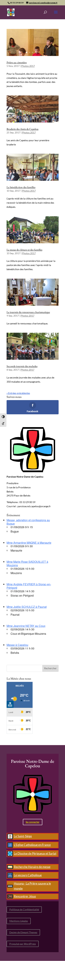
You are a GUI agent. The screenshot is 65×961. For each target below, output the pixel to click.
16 (52, 173)
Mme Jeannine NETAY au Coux (26, 626)
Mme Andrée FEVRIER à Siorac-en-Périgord (29, 586)
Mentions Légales (18, 920)
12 (40, 173)
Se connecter (33, 821)
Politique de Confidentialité (24, 909)
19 (34, 177)
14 (46, 173)
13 (43, 173)
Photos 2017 (28, 65)
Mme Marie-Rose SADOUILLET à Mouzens (27, 563)
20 (28, 239)
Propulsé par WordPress (22, 943)
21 (31, 239)
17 (55, 173)
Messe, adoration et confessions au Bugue (28, 522)
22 (34, 239)
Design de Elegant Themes (23, 932)
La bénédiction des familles (21, 187)
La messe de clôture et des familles (24, 250)
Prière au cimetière (17, 62)
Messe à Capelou (17, 645)
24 (40, 239)
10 (34, 173)
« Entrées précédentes (18, 393)
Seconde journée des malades (22, 366)
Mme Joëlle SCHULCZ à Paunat (27, 607)
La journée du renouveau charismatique (28, 312)
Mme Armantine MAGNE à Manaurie (29, 543)
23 (37, 239)
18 (31, 177)
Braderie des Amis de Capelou (22, 129)
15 (49, 173)
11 (37, 173)
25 (43, 239)
